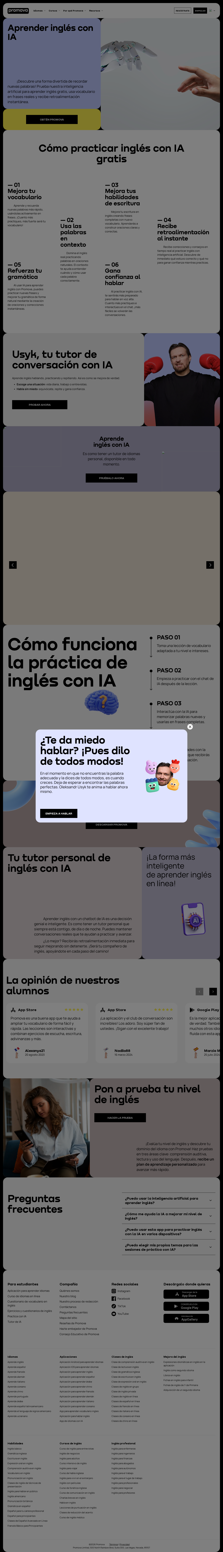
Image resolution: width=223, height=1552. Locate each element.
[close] (190, 726)
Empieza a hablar (59, 813)
